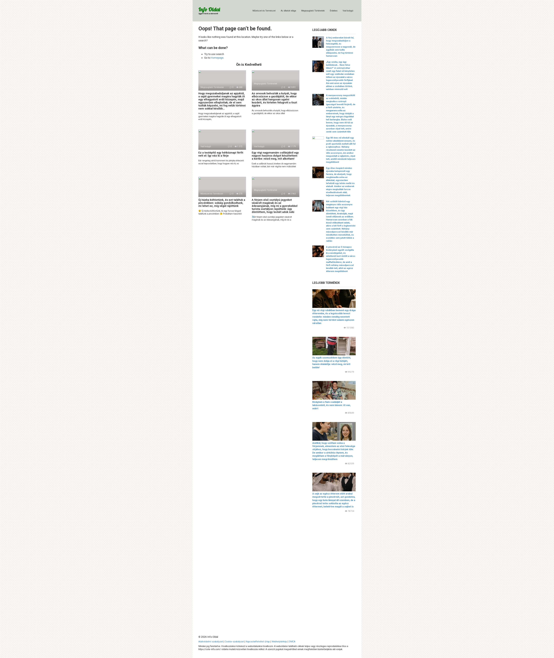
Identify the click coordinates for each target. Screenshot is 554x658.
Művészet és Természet (264, 10)
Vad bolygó (348, 10)
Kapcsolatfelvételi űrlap (258, 641)
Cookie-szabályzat (234, 641)
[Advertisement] (334, 571)
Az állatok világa (288, 10)
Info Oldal (209, 9)
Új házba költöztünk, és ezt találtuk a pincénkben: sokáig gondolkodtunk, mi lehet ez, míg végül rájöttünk (221, 203)
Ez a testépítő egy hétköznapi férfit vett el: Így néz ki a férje (220, 154)
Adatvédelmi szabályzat (210, 641)
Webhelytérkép (279, 641)
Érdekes (333, 10)
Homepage (217, 57)
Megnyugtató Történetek (313, 10)
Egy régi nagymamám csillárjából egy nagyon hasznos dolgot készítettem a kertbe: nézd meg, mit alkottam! (275, 155)
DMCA (292, 641)
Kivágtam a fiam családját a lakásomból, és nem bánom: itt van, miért (331, 405)
